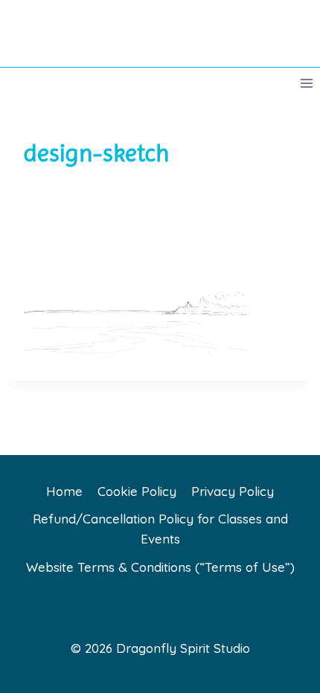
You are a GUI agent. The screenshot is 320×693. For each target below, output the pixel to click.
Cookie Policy (136, 491)
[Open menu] (306, 82)
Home (64, 491)
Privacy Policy (232, 491)
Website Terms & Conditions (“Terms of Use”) (160, 567)
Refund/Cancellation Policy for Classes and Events (160, 529)
